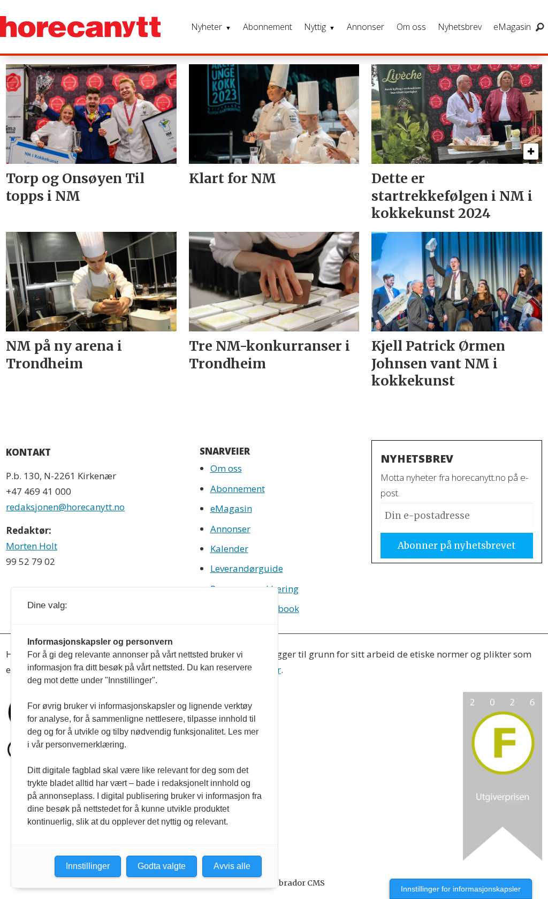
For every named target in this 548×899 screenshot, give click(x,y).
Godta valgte (162, 866)
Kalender (229, 548)
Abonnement (267, 27)
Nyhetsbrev (460, 27)
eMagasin (512, 27)
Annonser (365, 27)
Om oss (411, 27)
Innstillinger (88, 866)
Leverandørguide (246, 568)
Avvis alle (232, 866)
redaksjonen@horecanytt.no (65, 507)
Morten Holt (31, 546)
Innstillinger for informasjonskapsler (461, 889)
